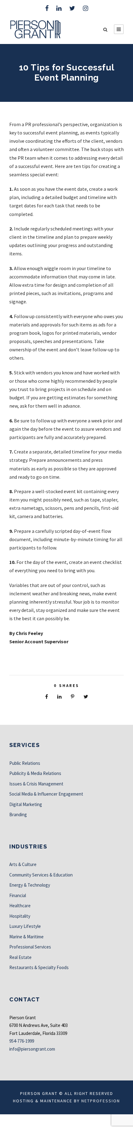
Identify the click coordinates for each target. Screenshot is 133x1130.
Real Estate (20, 957)
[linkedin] (59, 8)
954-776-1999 (21, 1041)
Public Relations (24, 763)
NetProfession (100, 1101)
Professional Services (30, 947)
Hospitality (19, 916)
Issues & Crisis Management (36, 784)
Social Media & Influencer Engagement (46, 794)
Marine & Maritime (26, 937)
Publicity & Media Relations (35, 773)
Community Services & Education (41, 875)
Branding (18, 814)
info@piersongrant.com (32, 1049)
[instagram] (85, 8)
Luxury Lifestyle (25, 926)
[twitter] (72, 8)
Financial (17, 895)
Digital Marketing (25, 804)
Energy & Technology (29, 885)
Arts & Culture (22, 864)
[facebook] (47, 8)
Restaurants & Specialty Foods (39, 967)
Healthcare (20, 905)
